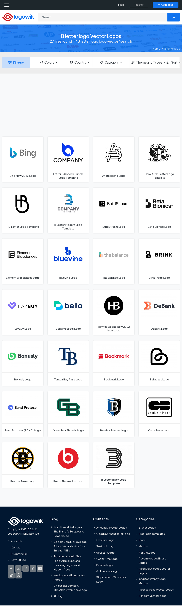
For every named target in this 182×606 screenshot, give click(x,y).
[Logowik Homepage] (18, 17)
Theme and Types (149, 62)
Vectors (144, 546)
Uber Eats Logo (105, 552)
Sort (174, 62)
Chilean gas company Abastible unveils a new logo (70, 587)
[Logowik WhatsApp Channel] (18, 575)
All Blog (58, 596)
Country (80, 62)
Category (112, 62)
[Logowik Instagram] (25, 568)
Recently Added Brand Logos (152, 560)
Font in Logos (147, 552)
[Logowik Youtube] (40, 568)
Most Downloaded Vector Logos (154, 571)
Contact (16, 547)
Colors (49, 62)
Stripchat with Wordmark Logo (111, 579)
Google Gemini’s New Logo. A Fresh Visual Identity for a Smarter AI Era (70, 546)
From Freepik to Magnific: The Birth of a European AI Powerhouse (69, 531)
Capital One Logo (107, 558)
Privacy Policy (19, 553)
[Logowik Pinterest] (33, 568)
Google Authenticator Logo (113, 533)
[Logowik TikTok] (11, 575)
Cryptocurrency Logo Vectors (152, 581)
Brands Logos (147, 527)
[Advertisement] (91, 104)
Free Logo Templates (152, 533)
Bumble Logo (104, 565)
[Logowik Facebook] (11, 568)
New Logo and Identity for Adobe (69, 577)
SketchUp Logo (105, 546)
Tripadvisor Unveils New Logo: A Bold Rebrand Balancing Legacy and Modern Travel (67, 563)
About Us (16, 541)
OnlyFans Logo (105, 540)
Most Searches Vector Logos (156, 589)
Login (121, 4)
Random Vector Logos (152, 595)
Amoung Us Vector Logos (111, 527)
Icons (142, 540)
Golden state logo (107, 571)
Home (156, 48)
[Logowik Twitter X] (18, 568)
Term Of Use (18, 559)
